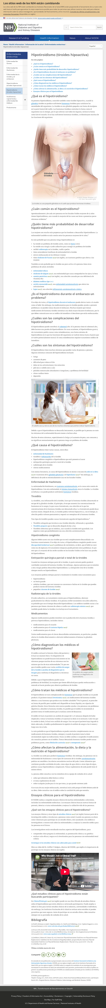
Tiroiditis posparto (40, 526)
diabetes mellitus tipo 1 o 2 (43, 281)
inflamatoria (57, 289)
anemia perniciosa (40, 276)
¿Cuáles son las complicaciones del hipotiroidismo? (52, 75)
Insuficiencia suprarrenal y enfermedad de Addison (12, 99)
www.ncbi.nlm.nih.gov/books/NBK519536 (61, 926)
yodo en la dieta (92, 472)
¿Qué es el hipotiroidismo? (43, 64)
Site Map (47, 1000)
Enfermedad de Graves (12, 62)
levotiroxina (57, 698)
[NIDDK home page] (22, 27)
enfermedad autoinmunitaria (67, 284)
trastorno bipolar (56, 627)
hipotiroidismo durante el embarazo (61, 302)
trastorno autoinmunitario (67, 486)
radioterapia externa (78, 606)
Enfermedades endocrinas (14, 55)
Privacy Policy (16, 996)
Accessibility (48, 996)
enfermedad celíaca (40, 271)
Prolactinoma (11, 107)
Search (99, 27)
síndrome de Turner (44, 258)
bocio (73, 244)
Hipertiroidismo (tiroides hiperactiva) (14, 84)
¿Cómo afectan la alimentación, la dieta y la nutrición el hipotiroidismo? (60, 89)
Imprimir (43, 955)
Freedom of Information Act (32, 996)
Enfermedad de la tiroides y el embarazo (13, 76)
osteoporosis (76, 743)
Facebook (48, 955)
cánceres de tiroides (48, 589)
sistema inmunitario (69, 489)
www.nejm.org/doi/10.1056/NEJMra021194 (57, 934)
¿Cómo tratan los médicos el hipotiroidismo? (50, 86)
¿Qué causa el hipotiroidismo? (44, 80)
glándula (34, 103)
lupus (35, 289)
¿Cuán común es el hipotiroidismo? (46, 66)
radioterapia (43, 249)
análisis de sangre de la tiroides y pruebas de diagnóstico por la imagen (50, 670)
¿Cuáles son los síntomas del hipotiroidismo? (50, 78)
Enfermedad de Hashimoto (12, 69)
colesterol (63, 327)
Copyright (68, 996)
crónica (79, 289)
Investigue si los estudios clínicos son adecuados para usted (53, 843)
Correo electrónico (58, 955)
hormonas (66, 103)
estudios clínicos (65, 814)
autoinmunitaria (69, 289)
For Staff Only (57, 1000)
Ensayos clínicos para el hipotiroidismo (48, 91)
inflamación (46, 457)
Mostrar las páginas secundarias (25, 99)
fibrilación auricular (57, 743)
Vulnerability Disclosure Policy (84, 996)
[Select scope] (66, 27)
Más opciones (63, 955)
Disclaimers (59, 996)
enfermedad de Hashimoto (43, 454)
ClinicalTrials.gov (40, 901)
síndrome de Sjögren (41, 274)
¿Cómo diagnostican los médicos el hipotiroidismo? (52, 83)
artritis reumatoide (40, 284)
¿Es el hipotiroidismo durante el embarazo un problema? (54, 72)
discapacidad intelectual (40, 545)
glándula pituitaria (56, 475)
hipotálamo (71, 475)
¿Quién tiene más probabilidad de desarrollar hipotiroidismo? (56, 69)
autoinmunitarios (88, 759)
